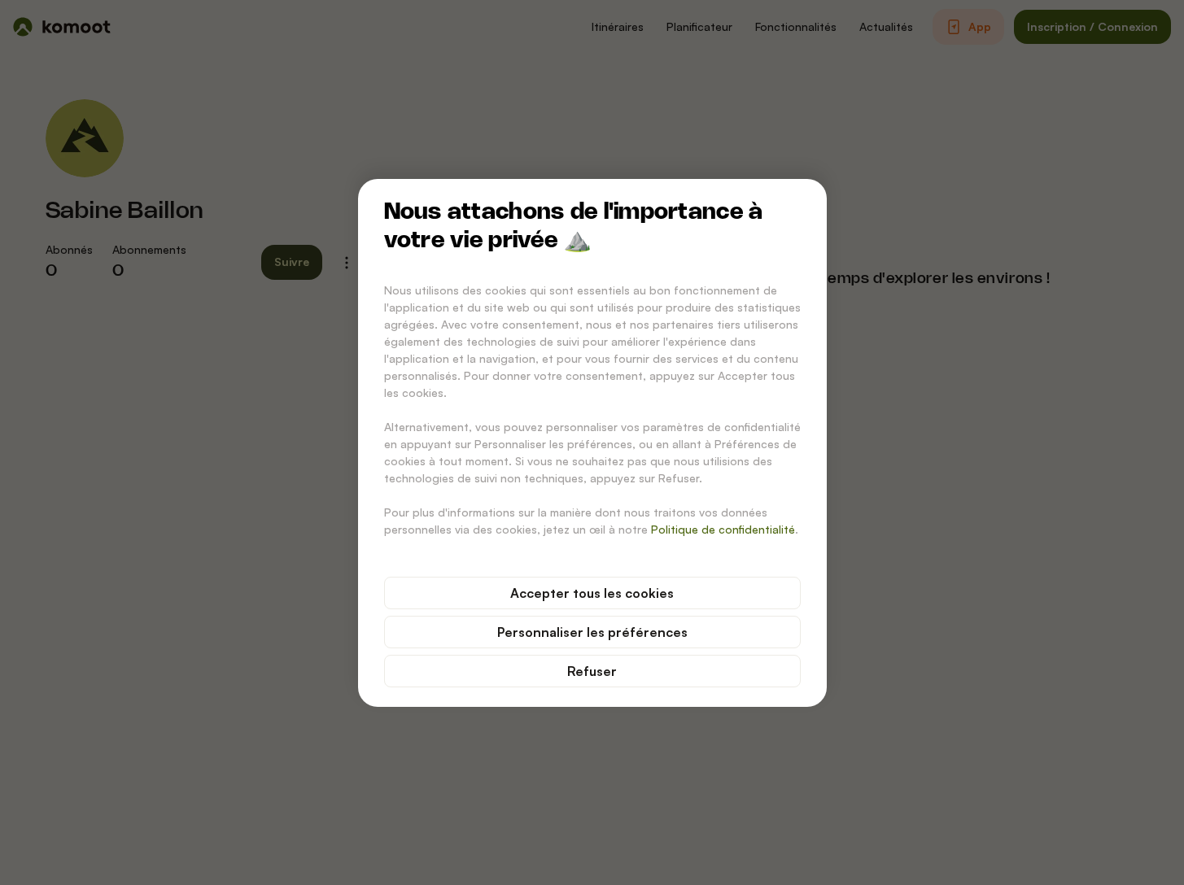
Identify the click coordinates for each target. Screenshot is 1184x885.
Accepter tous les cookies (592, 593)
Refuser (592, 671)
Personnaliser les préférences (592, 632)
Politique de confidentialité (723, 529)
